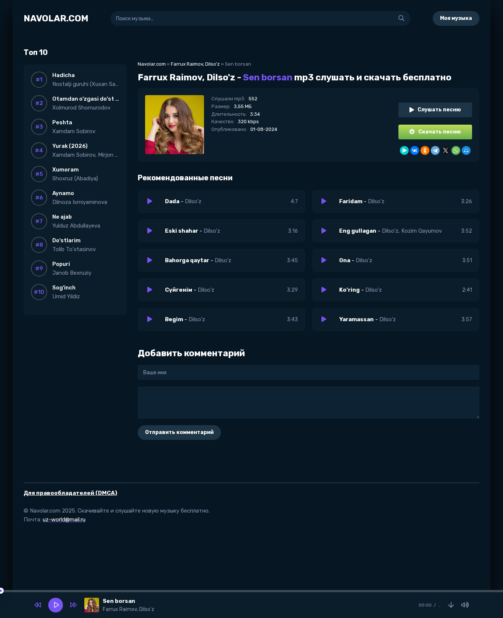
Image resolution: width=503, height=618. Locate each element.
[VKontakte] (414, 150)
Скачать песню (439, 132)
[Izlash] (401, 18)
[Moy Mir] (466, 150)
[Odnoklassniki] (425, 150)
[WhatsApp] (455, 150)
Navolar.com (152, 64)
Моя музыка (456, 18)
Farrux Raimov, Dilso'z (195, 64)
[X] (445, 150)
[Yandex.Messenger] (404, 150)
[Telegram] (435, 150)
